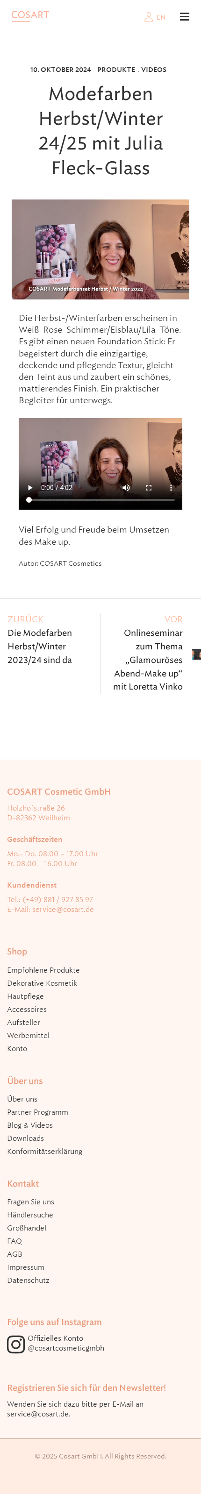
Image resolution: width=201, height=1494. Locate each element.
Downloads (25, 1138)
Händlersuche (30, 1215)
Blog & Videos (30, 1125)
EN (161, 17)
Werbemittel (28, 1035)
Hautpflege (25, 996)
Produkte (116, 69)
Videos (153, 69)
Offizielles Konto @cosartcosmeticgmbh (66, 1343)
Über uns (22, 1099)
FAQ (14, 1241)
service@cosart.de (63, 909)
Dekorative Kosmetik (42, 983)
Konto (17, 1048)
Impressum (25, 1267)
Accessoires (27, 1009)
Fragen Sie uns (30, 1202)
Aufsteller (23, 1022)
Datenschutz (28, 1280)
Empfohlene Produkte (43, 970)
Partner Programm (37, 1112)
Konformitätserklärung (44, 1151)
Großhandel (26, 1228)
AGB (14, 1254)
